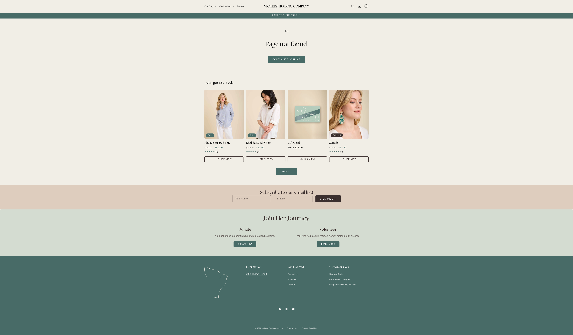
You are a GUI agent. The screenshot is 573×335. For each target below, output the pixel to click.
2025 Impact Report (256, 274)
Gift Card (294, 143)
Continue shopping (286, 59)
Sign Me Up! (328, 199)
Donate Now (245, 244)
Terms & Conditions (310, 328)
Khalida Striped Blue (217, 143)
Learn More (328, 244)
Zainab (333, 143)
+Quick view (224, 159)
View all (286, 171)
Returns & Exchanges (339, 279)
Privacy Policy (293, 328)
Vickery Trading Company (272, 328)
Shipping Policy (336, 274)
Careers (291, 284)
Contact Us (293, 274)
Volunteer (292, 279)
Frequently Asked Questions (342, 284)
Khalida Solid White (258, 143)
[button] (210, 6)
